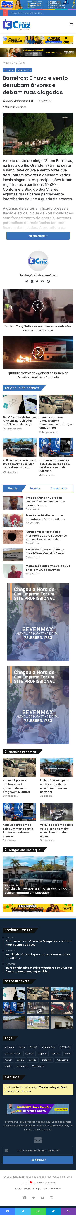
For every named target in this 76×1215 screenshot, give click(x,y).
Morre (67, 1053)
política (33, 1059)
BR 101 (33, 1047)
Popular (13, 488)
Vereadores (38, 1066)
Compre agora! (52, 1188)
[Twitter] (38, 281)
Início (8, 62)
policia (20, 1059)
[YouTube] (43, 281)
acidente (9, 1047)
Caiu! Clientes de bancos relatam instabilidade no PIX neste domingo (20, 420)
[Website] (27, 281)
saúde (8, 1066)
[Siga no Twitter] (30, 101)
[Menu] (71, 26)
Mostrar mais (37, 235)
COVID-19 (65, 1047)
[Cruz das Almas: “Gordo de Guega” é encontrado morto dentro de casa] (13, 503)
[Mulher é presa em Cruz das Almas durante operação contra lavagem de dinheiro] (62, 1022)
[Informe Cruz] (16, 24)
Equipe (37, 1188)
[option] (38, 876)
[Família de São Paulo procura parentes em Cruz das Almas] (13, 520)
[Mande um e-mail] (32, 101)
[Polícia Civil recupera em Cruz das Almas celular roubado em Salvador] (20, 447)
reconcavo (62, 1059)
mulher (8, 1059)
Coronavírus (48, 1047)
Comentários (59, 488)
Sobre (27, 1188)
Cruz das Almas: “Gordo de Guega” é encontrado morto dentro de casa (45, 501)
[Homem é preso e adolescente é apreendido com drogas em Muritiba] (56, 404)
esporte (42, 1053)
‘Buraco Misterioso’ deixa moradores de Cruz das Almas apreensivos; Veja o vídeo (46, 535)
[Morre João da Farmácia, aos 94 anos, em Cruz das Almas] (13, 571)
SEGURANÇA (24, 70)
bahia (22, 1047)
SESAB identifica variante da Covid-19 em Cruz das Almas (45, 551)
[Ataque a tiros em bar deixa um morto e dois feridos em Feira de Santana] (56, 447)
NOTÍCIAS (19, 62)
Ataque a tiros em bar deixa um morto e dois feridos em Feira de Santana (54, 466)
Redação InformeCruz (17, 101)
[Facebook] (33, 281)
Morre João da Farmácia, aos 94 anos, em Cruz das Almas (48, 568)
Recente (34, 488)
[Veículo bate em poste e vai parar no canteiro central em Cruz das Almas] (56, 812)
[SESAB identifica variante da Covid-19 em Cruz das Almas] (13, 554)
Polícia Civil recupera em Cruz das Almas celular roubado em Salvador (19, 464)
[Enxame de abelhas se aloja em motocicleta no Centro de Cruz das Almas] (62, 1008)
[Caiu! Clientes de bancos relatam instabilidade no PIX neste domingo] (20, 404)
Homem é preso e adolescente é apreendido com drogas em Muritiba (56, 422)
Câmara (29, 1053)
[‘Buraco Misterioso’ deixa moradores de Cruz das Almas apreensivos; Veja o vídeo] (13, 537)
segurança (21, 1066)
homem (55, 1053)
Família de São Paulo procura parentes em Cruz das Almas (46, 517)
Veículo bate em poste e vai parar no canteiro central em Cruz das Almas (56, 830)
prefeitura (47, 1059)
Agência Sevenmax (44, 1182)
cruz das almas (12, 1053)
